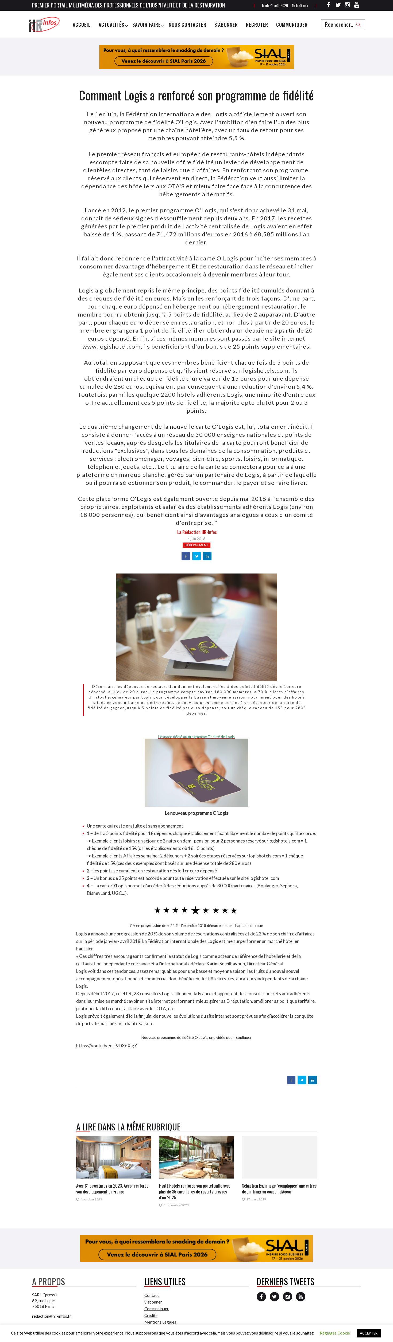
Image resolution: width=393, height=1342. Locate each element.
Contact (151, 1295)
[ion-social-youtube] (357, 6)
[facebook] (186, 556)
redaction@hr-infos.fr (51, 1316)
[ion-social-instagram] (348, 6)
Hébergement (196, 545)
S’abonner (226, 24)
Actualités (111, 24)
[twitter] (196, 556)
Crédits (150, 1315)
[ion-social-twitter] (338, 6)
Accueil (82, 24)
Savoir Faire (146, 24)
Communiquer (292, 24)
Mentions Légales (160, 1322)
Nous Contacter (187, 24)
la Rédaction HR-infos (197, 532)
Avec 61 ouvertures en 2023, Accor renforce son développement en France (112, 1189)
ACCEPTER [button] (368, 1333)
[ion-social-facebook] (329, 6)
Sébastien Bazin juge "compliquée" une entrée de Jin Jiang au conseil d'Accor (279, 1189)
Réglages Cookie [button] (335, 1333)
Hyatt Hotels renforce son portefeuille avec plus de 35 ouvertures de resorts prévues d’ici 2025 (194, 1192)
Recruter (257, 24)
